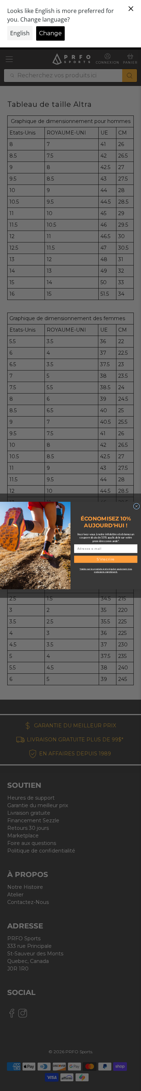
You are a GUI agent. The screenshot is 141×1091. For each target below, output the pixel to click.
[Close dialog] (136, 506)
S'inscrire (106, 559)
